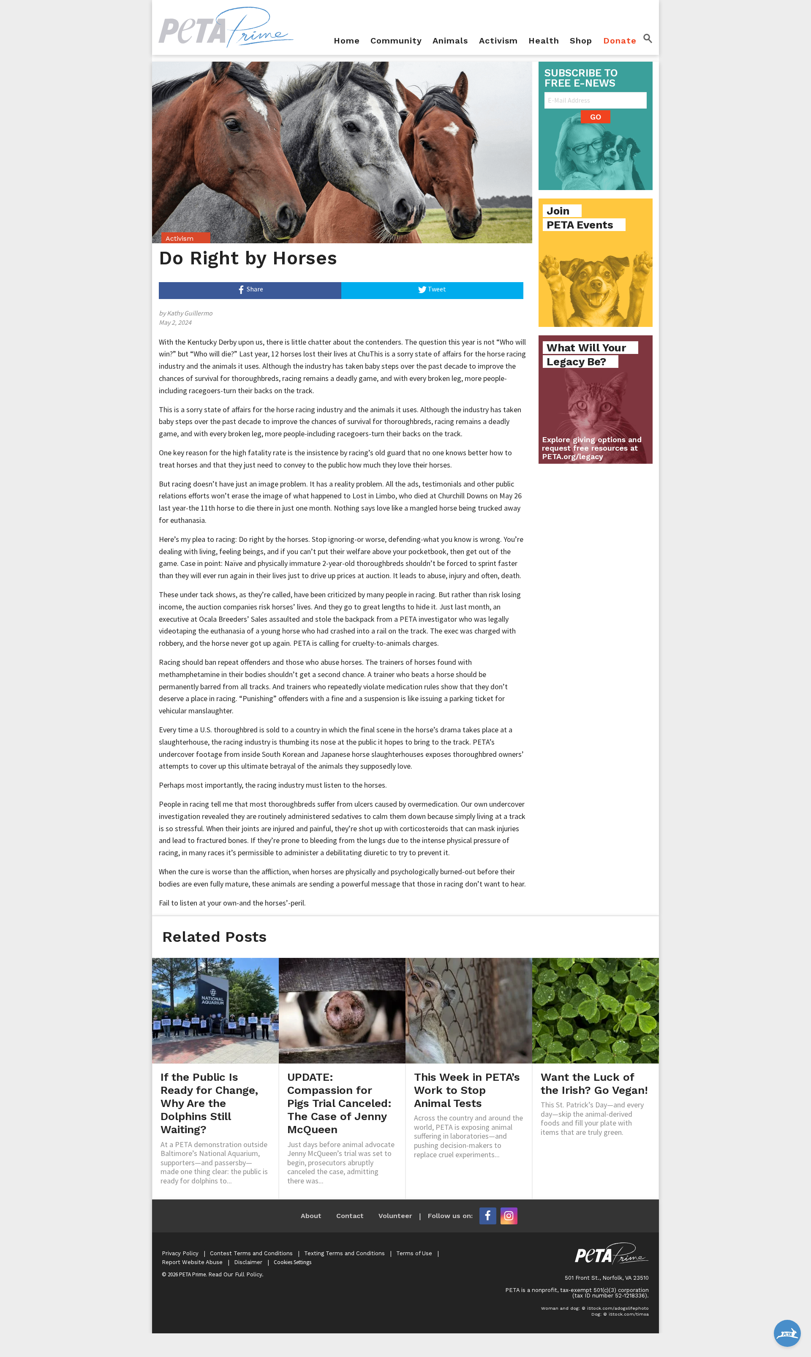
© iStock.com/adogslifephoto (615, 1308)
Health (543, 41)
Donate (620, 41)
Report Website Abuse (192, 1262)
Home (347, 41)
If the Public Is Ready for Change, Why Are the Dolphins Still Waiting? (209, 1103)
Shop (581, 41)
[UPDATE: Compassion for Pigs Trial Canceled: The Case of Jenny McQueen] (342, 1010)
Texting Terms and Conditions (344, 1253)
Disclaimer (248, 1262)
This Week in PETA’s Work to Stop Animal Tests (467, 1090)
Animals (450, 41)
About (311, 1216)
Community (396, 41)
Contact (350, 1216)
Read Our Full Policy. (236, 1274)
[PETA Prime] (226, 26)
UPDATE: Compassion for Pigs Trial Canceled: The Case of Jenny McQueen (339, 1103)
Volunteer (395, 1216)
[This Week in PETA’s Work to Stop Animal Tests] (469, 1010)
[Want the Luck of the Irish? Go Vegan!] (595, 1010)
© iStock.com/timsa (626, 1314)
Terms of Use (414, 1253)
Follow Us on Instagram (509, 1215)
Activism (498, 41)
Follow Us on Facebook (487, 1215)
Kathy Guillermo (189, 313)
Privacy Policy (180, 1253)
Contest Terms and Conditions (251, 1253)
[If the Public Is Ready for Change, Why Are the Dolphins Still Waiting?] (215, 1010)
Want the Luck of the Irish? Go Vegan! (594, 1083)
